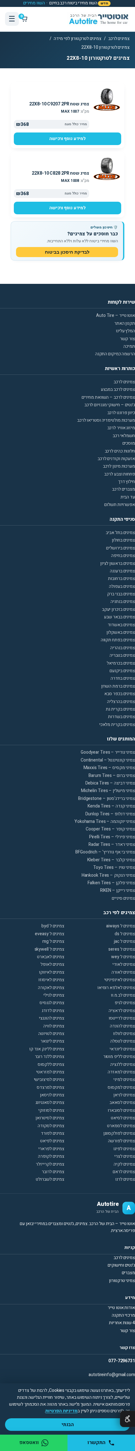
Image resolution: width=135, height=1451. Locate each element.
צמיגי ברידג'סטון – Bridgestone (106, 798)
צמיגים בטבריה (122, 655)
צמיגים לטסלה (122, 1041)
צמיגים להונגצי (51, 1018)
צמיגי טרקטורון (122, 1280)
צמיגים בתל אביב (120, 532)
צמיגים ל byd (52, 926)
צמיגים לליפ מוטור (119, 1056)
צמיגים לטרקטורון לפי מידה (77, 38)
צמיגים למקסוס (121, 1087)
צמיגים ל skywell (49, 949)
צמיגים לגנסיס (52, 1002)
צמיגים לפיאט (52, 1141)
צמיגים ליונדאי (122, 1049)
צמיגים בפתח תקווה (118, 640)
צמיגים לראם (124, 1171)
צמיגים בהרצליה (121, 701)
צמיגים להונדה (122, 1026)
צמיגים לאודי (123, 964)
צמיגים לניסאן (52, 1095)
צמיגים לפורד (52, 1133)
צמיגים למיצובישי (49, 1079)
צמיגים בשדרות (121, 716)
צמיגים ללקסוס (51, 1064)
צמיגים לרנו (125, 1179)
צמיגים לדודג (53, 1010)
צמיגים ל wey (123, 956)
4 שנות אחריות (122, 1322)
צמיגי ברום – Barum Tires (112, 775)
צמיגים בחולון (123, 540)
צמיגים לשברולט (50, 1179)
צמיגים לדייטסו (122, 1018)
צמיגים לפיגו (124, 1148)
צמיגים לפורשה (121, 1141)
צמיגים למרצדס (50, 1087)
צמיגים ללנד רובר (49, 1056)
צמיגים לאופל (52, 964)
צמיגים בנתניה (123, 601)
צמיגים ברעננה (122, 571)
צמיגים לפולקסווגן (119, 1133)
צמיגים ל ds (125, 934)
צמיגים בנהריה (122, 647)
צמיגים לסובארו (121, 1110)
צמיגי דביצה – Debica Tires (110, 783)
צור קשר (127, 338)
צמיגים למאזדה (121, 1072)
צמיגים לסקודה (51, 1125)
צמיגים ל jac (124, 941)
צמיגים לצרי (124, 1156)
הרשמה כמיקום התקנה (115, 354)
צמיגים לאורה (123, 972)
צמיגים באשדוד (121, 624)
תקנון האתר (124, 323)
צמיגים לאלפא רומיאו (116, 987)
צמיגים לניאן (124, 1095)
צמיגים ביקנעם (122, 670)
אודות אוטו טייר (121, 1307)
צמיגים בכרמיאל (121, 663)
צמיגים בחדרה (123, 678)
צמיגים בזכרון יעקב (118, 609)
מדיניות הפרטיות (61, 1411)
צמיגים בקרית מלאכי (117, 724)
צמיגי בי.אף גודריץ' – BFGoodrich (105, 852)
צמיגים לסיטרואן (49, 1118)
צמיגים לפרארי (51, 1148)
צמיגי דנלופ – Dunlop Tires (110, 814)
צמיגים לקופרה (51, 1156)
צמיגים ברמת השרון (118, 686)
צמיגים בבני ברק (121, 594)
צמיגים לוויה (53, 1026)
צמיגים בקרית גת (120, 709)
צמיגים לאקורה (51, 987)
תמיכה (129, 346)
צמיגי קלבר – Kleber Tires (111, 860)
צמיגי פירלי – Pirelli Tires (112, 837)
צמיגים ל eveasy (49, 934)
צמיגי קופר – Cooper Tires (110, 829)
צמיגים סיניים (123, 898)
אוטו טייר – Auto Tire (115, 315)
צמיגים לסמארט (121, 1125)
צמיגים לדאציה (122, 1010)
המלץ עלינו (125, 331)
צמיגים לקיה (124, 1164)
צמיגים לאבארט (50, 956)
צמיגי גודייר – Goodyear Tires (108, 752)
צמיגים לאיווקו (51, 972)
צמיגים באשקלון (120, 632)
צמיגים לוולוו (124, 1033)
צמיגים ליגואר (52, 1041)
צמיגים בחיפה (123, 555)
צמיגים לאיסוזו (51, 979)
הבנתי (68, 1424)
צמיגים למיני (124, 1079)
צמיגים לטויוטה (51, 1033)
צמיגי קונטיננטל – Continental (108, 760)
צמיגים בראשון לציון (117, 563)
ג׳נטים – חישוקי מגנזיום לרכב (109, 405)
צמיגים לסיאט (123, 1118)
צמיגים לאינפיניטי (119, 979)
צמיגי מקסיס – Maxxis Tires (109, 767)
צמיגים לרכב (119, 38)
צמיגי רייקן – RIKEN (117, 890)
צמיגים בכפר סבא (119, 693)
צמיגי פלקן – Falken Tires (111, 883)
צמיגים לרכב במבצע (118, 389)
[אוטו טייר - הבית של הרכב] (98, 19)
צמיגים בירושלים (120, 548)
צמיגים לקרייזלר (50, 1164)
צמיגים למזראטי (50, 1072)
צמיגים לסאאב (122, 1102)
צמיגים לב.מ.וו (123, 995)
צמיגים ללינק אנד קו (46, 1049)
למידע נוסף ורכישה (67, 138)
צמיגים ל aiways (120, 926)
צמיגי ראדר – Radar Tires (112, 844)
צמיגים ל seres (121, 949)
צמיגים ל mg (53, 941)
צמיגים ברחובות (121, 578)
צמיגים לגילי (53, 995)
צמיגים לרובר (53, 1171)
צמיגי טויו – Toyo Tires (114, 867)
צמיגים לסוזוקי (51, 1110)
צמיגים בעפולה (122, 586)
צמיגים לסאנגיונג (49, 1102)
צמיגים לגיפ (125, 1002)
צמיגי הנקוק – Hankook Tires (108, 875)
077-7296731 (121, 1361)
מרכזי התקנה (123, 1315)
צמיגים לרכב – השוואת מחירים (108, 397)
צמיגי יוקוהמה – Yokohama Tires (104, 821)
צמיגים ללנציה (122, 1064)
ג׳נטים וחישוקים (121, 1265)
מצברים (128, 1272)
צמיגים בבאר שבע (119, 617)
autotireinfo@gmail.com (112, 1374)
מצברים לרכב (123, 489)
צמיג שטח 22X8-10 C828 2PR (60, 173)
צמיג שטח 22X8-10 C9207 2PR (59, 104)
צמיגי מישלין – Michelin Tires (108, 790)
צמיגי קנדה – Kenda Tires (111, 806)
